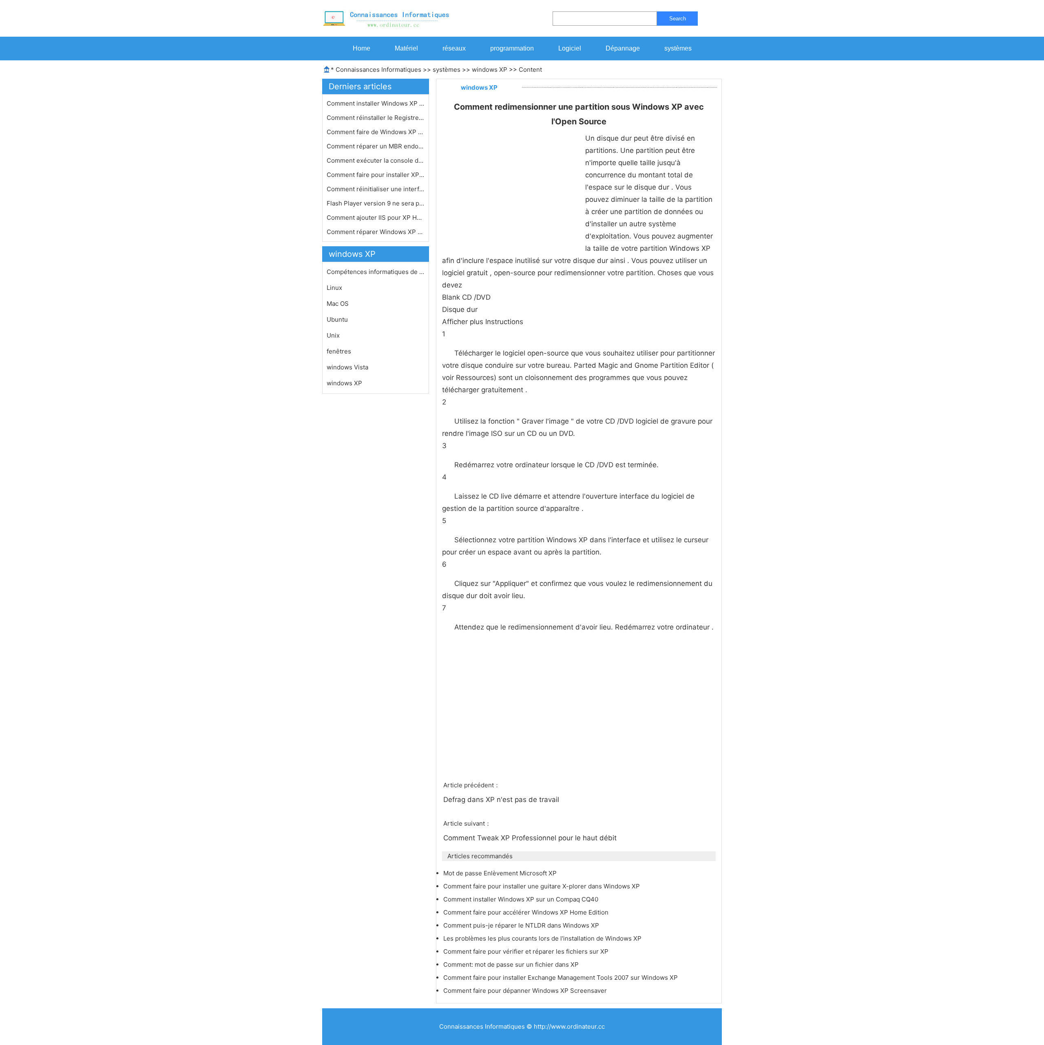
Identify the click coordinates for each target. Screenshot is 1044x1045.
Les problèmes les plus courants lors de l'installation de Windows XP (543, 938)
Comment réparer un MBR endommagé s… (376, 146)
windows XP (489, 69)
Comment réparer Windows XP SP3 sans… (376, 232)
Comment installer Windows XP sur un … (376, 103)
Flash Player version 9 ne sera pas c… (376, 203)
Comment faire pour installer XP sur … (376, 175)
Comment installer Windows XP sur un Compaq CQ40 (521, 899)
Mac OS (338, 303)
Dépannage (623, 48)
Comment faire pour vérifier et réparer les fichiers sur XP (526, 951)
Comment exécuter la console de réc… (376, 160)
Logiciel (569, 48)
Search (677, 18)
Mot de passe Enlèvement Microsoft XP (500, 873)
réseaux (454, 48)
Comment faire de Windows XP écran (376, 132)
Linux (334, 288)
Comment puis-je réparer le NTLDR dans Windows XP (522, 925)
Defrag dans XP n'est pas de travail (502, 799)
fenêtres (339, 351)
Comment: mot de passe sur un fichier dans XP (511, 964)
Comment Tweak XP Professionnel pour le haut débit (531, 838)
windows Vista (347, 367)
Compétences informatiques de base (376, 272)
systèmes (678, 48)
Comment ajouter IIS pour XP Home (376, 217)
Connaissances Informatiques (378, 69)
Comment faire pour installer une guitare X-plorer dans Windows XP (542, 886)
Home (361, 48)
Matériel (406, 48)
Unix (333, 335)
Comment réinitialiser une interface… (376, 189)
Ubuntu (337, 319)
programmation (512, 48)
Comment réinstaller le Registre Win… (376, 118)
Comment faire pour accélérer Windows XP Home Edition (526, 912)
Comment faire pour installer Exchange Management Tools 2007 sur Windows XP (561, 977)
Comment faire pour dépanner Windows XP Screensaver (525, 990)
